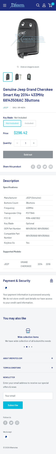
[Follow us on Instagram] (17, 423)
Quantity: (7, 143)
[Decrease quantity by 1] (17, 143)
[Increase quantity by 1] (33, 143)
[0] (50, 5)
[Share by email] (51, 166)
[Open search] (38, 5)
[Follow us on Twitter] (11, 423)
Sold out (28, 154)
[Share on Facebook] (33, 166)
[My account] (44, 5)
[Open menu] (4, 5)
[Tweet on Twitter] (45, 166)
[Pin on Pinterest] (39, 166)
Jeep (5, 107)
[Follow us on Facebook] (5, 423)
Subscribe (13, 405)
